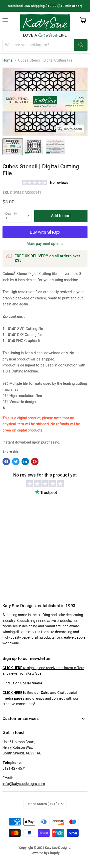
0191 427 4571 (14, 768)
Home (7, 60)
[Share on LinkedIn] (25, 461)
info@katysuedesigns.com (23, 784)
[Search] (81, 45)
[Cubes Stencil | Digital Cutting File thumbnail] (12, 147)
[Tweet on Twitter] (16, 461)
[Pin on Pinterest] (34, 461)
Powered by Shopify (45, 853)
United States (42, 804)
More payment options (45, 244)
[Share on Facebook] (6, 461)
